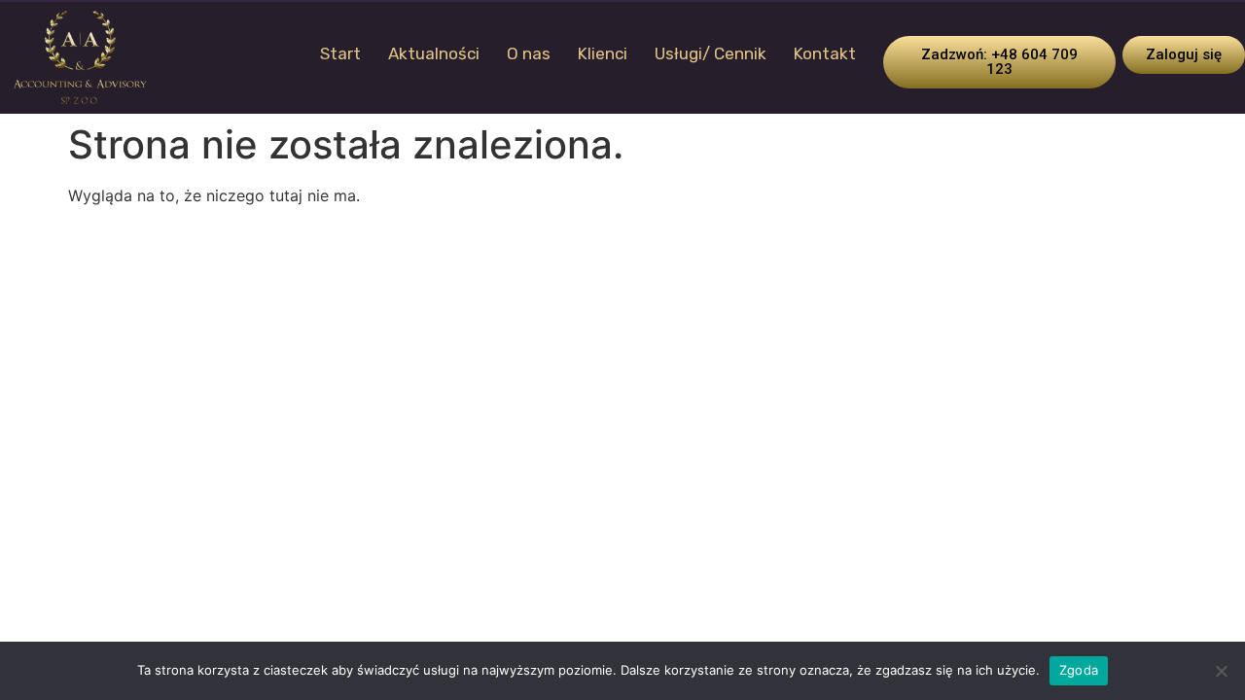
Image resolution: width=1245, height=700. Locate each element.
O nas (529, 53)
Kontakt (825, 53)
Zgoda (1078, 670)
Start (340, 53)
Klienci (602, 53)
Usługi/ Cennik (710, 53)
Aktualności (434, 53)
